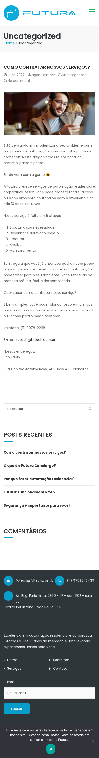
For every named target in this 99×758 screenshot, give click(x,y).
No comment (19, 80)
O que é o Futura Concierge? (30, 465)
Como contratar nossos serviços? (47, 67)
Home (10, 43)
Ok (51, 749)
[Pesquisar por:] (49, 408)
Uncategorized (74, 75)
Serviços (14, 668)
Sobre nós (61, 660)
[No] (93, 741)
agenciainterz (43, 75)
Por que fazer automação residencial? (39, 478)
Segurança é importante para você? (37, 505)
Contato (60, 668)
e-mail (87, 310)
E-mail (9, 682)
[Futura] (40, 12)
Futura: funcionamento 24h (29, 492)
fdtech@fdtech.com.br (35, 339)
